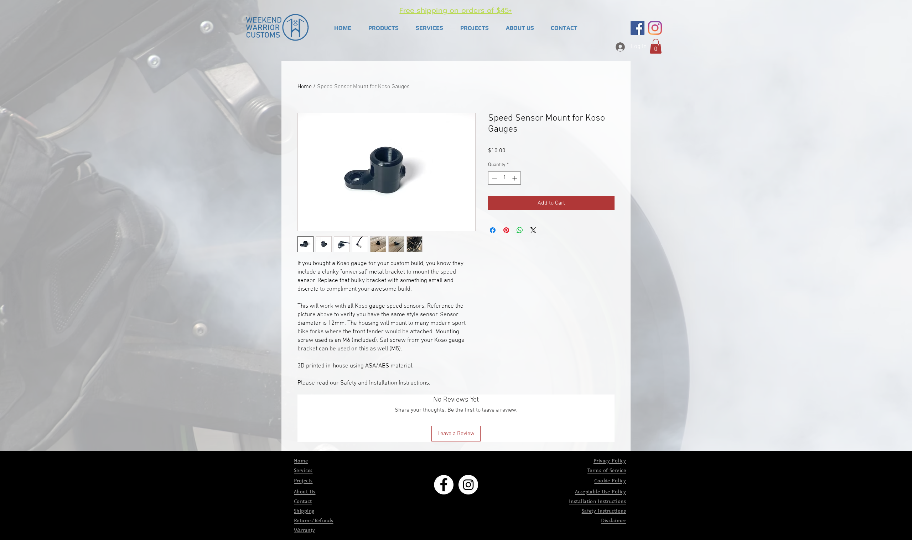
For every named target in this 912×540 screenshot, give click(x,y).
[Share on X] (533, 230)
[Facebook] (637, 28)
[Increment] (515, 178)
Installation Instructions (399, 383)
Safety (349, 383)
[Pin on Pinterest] (506, 230)
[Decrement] (493, 178)
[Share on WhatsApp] (519, 230)
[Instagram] (655, 28)
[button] (383, 28)
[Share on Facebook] (492, 230)
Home (304, 86)
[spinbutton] (504, 178)
